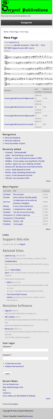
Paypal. (22, 244)
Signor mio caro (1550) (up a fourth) (27, 164)
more (48, 181)
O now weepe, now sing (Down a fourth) (29, 161)
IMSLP (9, 282)
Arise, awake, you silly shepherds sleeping (19, 396)
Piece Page (14, 32)
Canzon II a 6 (14, 42)
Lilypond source (18, 48)
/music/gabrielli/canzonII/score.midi (18, 124)
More (48, 229)
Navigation (26, 22)
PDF (5, 48)
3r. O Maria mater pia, (21, 215)
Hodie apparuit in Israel (21, 170)
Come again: (18, 224)
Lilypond (8, 311)
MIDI (10, 48)
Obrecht (8, 178)
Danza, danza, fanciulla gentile (25, 197)
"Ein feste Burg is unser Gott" (23, 155)
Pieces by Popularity (12, 138)
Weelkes (8, 158)
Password (7, 355)
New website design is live (13, 387)
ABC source (29, 48)
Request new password (14, 366)
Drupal (15, 404)
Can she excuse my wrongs (23, 212)
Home (6, 32)
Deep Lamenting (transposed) (23, 172)
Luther (7, 155)
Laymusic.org (10, 256)
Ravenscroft (10, 167)
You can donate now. (11, 384)
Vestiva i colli (18, 221)
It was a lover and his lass (23, 206)
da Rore (8, 164)
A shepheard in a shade (22, 209)
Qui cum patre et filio (21, 178)
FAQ (4, 390)
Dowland (9, 153)
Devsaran (29, 416)
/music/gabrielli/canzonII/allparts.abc (19, 98)
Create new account (13, 363)
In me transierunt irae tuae (22, 175)
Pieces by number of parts (15, 143)
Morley (8, 172)
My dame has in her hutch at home (29, 167)
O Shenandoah (19, 218)
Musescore (9, 329)
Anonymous (8, 215)
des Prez (6, 202)
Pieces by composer (12, 141)
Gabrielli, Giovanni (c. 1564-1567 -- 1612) (29, 45)
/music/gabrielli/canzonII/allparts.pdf (19, 116)
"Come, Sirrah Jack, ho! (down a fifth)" (27, 158)
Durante (6, 197)
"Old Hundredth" (20, 153)
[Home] (26, 13)
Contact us (7, 393)
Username (7, 347)
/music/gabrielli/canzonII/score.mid (18, 107)
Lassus (8, 170)
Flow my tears (18, 194)
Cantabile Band (11, 261)
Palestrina (7, 221)
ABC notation (10, 317)
